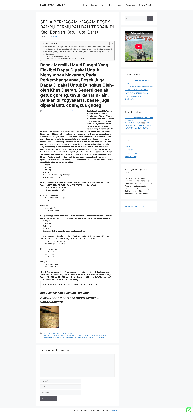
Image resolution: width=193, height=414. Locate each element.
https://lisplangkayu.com (134, 206)
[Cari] (150, 18)
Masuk (127, 146)
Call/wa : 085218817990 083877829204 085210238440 (67, 58)
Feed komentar (131, 153)
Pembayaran (130, 5)
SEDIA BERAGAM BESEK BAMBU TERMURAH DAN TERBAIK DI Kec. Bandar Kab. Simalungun (74, 337)
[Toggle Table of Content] (110, 43)
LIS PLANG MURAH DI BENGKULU (139, 86)
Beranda (94, 5)
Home (85, 5)
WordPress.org (131, 157)
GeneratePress (113, 411)
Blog (110, 5)
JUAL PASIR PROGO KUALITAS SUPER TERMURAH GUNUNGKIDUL (138, 125)
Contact (119, 5)
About (103, 5)
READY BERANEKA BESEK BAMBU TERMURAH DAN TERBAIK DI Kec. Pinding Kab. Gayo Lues (74, 335)
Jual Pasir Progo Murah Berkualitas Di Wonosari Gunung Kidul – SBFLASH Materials (139, 120)
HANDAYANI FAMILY (52, 5)
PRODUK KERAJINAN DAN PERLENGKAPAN (57, 333)
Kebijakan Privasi (145, 5)
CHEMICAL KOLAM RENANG (136, 90)
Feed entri (129, 150)
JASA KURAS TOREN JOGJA (136, 93)
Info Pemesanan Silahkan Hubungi (59, 56)
